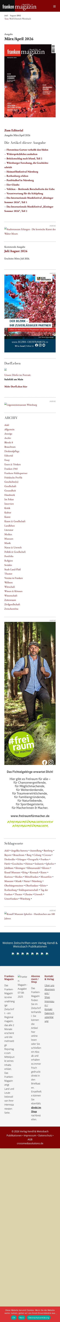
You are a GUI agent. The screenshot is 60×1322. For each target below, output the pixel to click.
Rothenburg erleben (17, 175)
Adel (6, 425)
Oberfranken (31, 885)
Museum (8, 538)
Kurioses (8, 876)
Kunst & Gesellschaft (14, 521)
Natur (27, 881)
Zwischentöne (11, 608)
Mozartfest (46, 876)
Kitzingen (20, 868)
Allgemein (9, 429)
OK (13, 1317)
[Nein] (56, 1314)
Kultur (7, 512)
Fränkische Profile (13, 477)
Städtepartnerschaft (28, 889)
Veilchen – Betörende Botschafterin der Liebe (31, 189)
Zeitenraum (10, 600)
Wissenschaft (10, 595)
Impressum (30, 1135)
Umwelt (38, 894)
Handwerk (9, 494)
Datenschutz (45, 1135)
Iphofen (50, 863)
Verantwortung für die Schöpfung (25, 193)
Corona (47, 855)
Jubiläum (8, 868)
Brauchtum (10, 446)
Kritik (7, 508)
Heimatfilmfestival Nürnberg (22, 171)
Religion (8, 560)
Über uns (49, 985)
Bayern (7, 855)
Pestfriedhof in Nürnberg (20, 180)
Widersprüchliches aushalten (22, 154)
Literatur (8, 529)
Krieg (25, 872)
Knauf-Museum (12, 872)
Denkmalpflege (11, 451)
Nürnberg (37, 881)
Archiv (7, 438)
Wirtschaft (9, 586)
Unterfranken (11, 898)
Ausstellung (36, 850)
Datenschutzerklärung (49, 1017)
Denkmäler (9, 859)
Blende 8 (8, 442)
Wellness (8, 582)
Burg (29, 855)
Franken (45, 859)
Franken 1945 (11, 468)
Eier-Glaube (13, 184)
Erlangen (21, 859)
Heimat (29, 863)
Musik (7, 543)
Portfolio (8, 556)
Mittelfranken (32, 876)
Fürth (7, 863)
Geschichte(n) (11, 481)
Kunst (7, 516)
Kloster (46, 868)
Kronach (34, 872)
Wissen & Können (13, 591)
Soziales (8, 565)
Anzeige (8, 433)
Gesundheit (10, 490)
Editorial (8, 455)
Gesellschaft (10, 486)
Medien (8, 534)
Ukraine (28, 894)
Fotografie (33, 859)
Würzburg (25, 898)
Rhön (43, 885)
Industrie (39, 863)
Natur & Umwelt (13, 547)
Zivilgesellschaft (12, 604)
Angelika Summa (19, 850)
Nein (22, 1317)
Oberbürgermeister (13, 885)
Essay (7, 460)
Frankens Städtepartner (15, 473)
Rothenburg (10, 889)
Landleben (9, 525)
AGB (30, 1139)
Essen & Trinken (12, 464)
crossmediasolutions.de (30, 1143)
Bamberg (48, 850)
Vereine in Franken (13, 578)
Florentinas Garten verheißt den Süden (27, 149)
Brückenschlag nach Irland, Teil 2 (24, 158)
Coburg (37, 855)
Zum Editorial (13, 130)
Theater (8, 573)
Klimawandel (33, 868)
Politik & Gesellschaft (15, 551)
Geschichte (17, 863)
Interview (9, 503)
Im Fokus (9, 499)
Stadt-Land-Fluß (12, 569)
